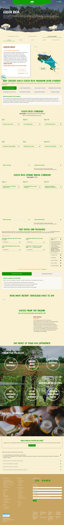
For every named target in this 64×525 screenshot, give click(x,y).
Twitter (43, 481)
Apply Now (22, 70)
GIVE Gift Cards (20, 495)
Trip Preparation (20, 487)
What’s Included (20, 492)
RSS (49, 481)
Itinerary (21, 40)
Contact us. (44, 269)
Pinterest (45, 481)
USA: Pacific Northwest (7, 487)
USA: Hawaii (5, 486)
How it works (20, 489)
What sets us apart (21, 481)
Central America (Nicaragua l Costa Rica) (9, 483)
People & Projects (56, 40)
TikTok (34, 481)
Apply (60, 1)
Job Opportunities (6, 508)
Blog (4, 494)
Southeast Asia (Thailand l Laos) (8, 481)
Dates (32, 40)
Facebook (38, 481)
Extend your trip (20, 496)
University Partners (6, 502)
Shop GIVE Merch (5, 496)
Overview (9, 40)
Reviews (44, 40)
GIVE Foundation (20, 485)
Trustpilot (5, 69)
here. (40, 115)
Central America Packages (12, 36)
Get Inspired (5, 490)
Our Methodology (20, 480)
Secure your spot (46, 231)
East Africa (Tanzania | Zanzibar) (8, 484)
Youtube (40, 481)
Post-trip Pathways (6, 495)
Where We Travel (6, 478)
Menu (4, 1)
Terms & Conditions (6, 506)
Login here (26, 73)
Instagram (36, 481)
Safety (19, 499)
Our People (19, 484)
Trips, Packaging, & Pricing (7, 480)
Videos (4, 493)
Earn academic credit (7, 499)
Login (57, 1)
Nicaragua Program (32, 36)
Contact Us (19, 501)
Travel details (20, 491)
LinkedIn (47, 481)
